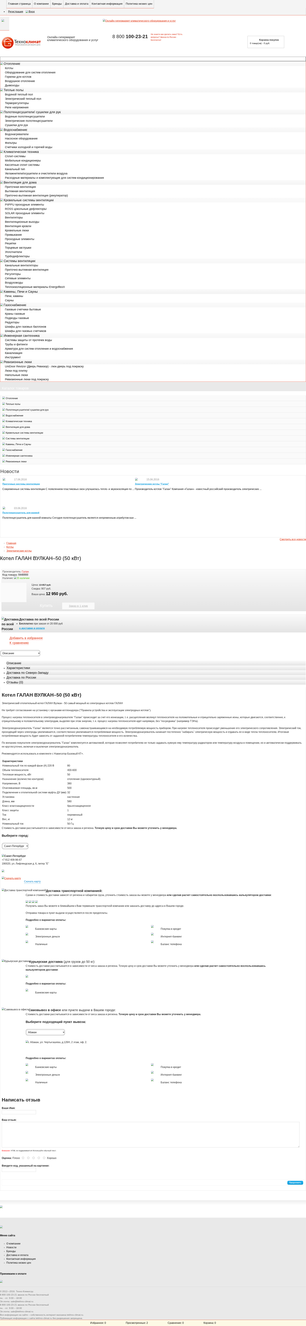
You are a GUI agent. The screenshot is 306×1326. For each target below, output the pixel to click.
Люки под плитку (16, 370)
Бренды (57, 3)
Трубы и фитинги (16, 344)
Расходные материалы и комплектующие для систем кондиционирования (54, 177)
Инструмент (13, 357)
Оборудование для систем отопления (30, 72)
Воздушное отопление (20, 81)
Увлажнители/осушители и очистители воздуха (36, 173)
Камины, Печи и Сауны (21, 291)
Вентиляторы (14, 217)
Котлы (9, 68)
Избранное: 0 (98, 1323)
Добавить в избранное (26, 638)
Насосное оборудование (21, 138)
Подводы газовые (17, 318)
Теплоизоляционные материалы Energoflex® (35, 287)
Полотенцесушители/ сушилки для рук (32, 112)
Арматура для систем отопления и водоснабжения (39, 348)
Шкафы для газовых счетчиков (25, 331)
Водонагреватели (17, 134)
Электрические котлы (19, 550)
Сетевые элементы (18, 278)
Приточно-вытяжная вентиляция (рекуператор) (36, 195)
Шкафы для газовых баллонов (25, 326)
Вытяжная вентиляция (20, 191)
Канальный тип (15, 169)
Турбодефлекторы (17, 256)
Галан (25, 571)
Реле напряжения (17, 107)
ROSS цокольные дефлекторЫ (26, 208)
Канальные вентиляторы (21, 265)
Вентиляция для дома (20, 182)
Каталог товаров (153, 59)
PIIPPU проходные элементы (24, 204)
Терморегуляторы (17, 103)
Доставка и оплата (76, 3)
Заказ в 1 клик (78, 606)
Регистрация (15, 11)
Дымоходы (12, 85)
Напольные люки (16, 375)
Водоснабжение (15, 129)
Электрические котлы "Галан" (152, 484)
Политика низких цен (139, 3)
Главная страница (19, 3)
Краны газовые (15, 313)
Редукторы (12, 322)
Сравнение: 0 (176, 1323)
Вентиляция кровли (18, 226)
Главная (11, 543)
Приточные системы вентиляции (21, 484)
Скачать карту (32, 881)
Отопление (12, 63)
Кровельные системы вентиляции (29, 200)
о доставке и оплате (32, 628)
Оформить (296, 41)
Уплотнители (13, 252)
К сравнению (19, 643)
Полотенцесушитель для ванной (20, 512)
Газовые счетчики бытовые (23, 309)
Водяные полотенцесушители (25, 116)
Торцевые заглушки (18, 247)
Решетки (10, 243)
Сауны (9, 300)
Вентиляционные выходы (22, 221)
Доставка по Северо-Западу (27, 672)
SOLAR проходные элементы (24, 213)
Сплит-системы (15, 156)
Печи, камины (14, 296)
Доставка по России (21, 677)
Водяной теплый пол (19, 94)
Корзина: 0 (210, 1323)
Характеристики (18, 668)
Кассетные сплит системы (22, 164)
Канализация (13, 353)
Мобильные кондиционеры (23, 160)
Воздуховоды (14, 282)
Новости (11, 1247)
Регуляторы (13, 274)
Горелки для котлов (18, 76)
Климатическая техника (21, 152)
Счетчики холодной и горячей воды (28, 147)
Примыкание (13, 234)
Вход (32, 11)
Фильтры (11, 142)
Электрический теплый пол (23, 98)
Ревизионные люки (18, 362)
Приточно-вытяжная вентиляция (26, 269)
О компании (41, 3)
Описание (14, 663)
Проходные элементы (19, 239)
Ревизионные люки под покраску (27, 379)
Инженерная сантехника (22, 335)
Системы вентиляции (19, 261)
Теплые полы (13, 90)
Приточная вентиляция (20, 186)
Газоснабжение (15, 305)
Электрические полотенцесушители (29, 120)
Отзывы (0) (15, 682)
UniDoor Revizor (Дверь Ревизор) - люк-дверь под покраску (44, 366)
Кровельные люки (17, 230)
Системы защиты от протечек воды (28, 340)
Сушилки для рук (16, 125)
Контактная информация (107, 3)
